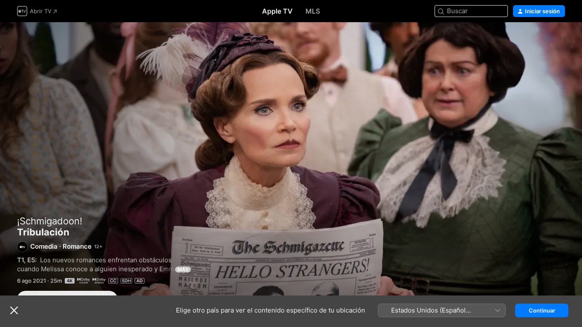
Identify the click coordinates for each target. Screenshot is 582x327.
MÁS (183, 269)
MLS (312, 11)
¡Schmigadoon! (49, 221)
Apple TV (277, 11)
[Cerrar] (14, 310)
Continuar (542, 310)
